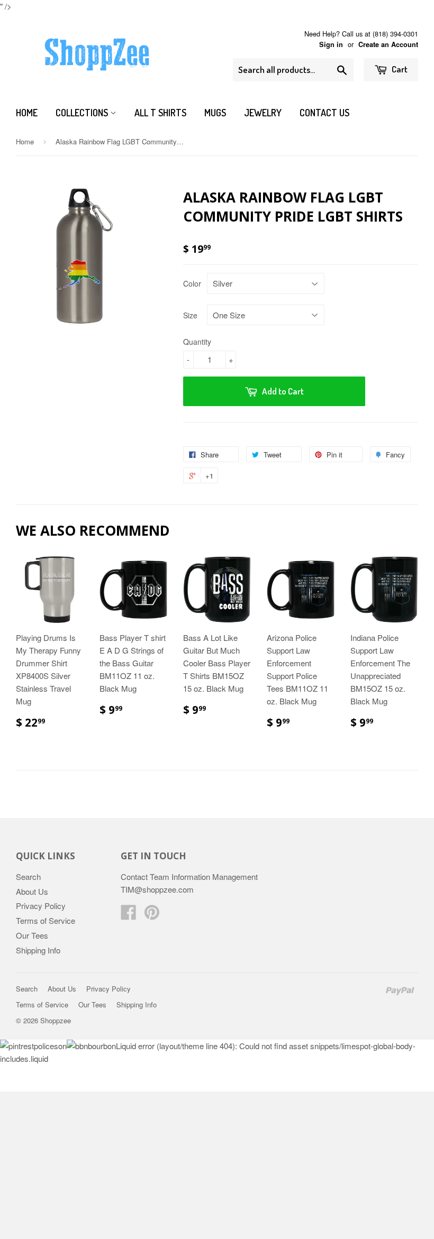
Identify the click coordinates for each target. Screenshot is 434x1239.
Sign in (331, 44)
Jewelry (263, 112)
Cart (399, 69)
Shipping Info (38, 950)
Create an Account (388, 44)
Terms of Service (45, 920)
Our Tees (32, 935)
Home (27, 112)
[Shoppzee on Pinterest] (152, 915)
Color (192, 283)
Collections (83, 112)
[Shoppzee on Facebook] (129, 915)
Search (28, 876)
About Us (32, 891)
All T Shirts (160, 112)
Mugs (215, 112)
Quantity (197, 341)
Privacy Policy (41, 905)
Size (190, 315)
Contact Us (324, 112)
